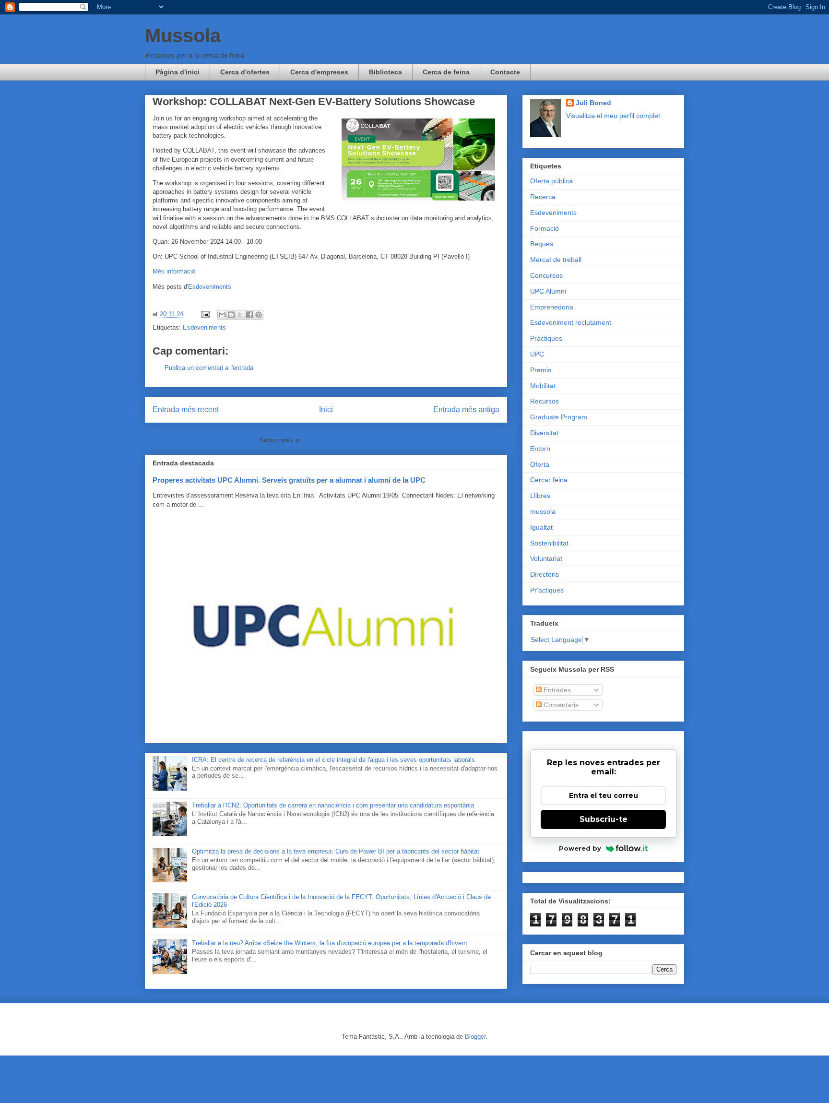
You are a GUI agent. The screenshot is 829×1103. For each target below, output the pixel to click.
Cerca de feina (446, 72)
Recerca (543, 197)
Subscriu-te (604, 819)
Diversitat (544, 433)
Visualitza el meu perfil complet (613, 115)
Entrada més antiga (466, 409)
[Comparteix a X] (240, 315)
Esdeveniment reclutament (570, 322)
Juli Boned (593, 103)
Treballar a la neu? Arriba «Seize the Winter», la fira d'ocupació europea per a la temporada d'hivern (329, 943)
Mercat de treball (555, 259)
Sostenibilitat (549, 543)
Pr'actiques (547, 590)
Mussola (183, 35)
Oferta (539, 464)
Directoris (544, 574)
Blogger (475, 1036)
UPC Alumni (548, 291)
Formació (544, 228)
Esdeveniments (209, 286)
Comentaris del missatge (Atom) (347, 440)
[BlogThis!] (231, 315)
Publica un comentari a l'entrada (209, 367)
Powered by (580, 848)
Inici (326, 409)
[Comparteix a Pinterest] (258, 315)
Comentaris (560, 705)
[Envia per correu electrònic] (222, 315)
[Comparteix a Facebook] (249, 315)
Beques (541, 244)
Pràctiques (546, 338)
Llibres (540, 495)
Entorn (540, 448)
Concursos (546, 275)
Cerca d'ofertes (245, 72)
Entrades (556, 690)
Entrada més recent (186, 409)
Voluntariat (546, 558)
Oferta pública (551, 181)
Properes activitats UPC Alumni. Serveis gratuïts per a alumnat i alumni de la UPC (289, 480)
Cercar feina (549, 480)
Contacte (505, 72)
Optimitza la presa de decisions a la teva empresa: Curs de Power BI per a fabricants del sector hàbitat (335, 851)
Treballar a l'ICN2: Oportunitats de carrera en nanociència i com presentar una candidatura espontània (333, 805)
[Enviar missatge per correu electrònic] (205, 314)
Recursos (544, 401)
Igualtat (541, 527)
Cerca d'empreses (319, 72)
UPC (537, 354)
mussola (543, 511)
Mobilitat (543, 386)
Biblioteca (385, 72)
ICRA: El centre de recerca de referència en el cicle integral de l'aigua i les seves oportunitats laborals (333, 759)
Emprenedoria (551, 307)
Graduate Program (558, 417)
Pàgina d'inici (177, 72)
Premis (540, 370)
